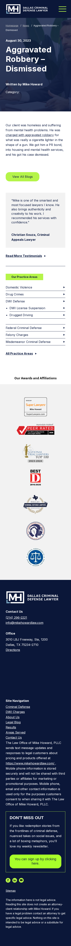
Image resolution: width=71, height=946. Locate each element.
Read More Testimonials (24, 256)
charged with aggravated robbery (30, 135)
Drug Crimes (15, 294)
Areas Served (15, 732)
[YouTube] (22, 880)
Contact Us (14, 737)
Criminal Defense (18, 707)
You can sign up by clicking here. (35, 861)
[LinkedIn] (15, 880)
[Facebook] (9, 880)
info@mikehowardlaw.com (24, 623)
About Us (13, 717)
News (26, 25)
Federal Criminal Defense (24, 328)
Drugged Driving (21, 315)
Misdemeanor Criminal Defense (28, 342)
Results (11, 727)
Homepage (12, 25)
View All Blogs (22, 177)
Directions (13, 650)
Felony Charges (17, 335)
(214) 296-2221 (16, 617)
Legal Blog (13, 722)
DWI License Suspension (27, 308)
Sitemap (11, 890)
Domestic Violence (19, 287)
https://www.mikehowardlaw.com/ (30, 763)
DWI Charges (15, 712)
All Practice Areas (19, 353)
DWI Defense (15, 301)
